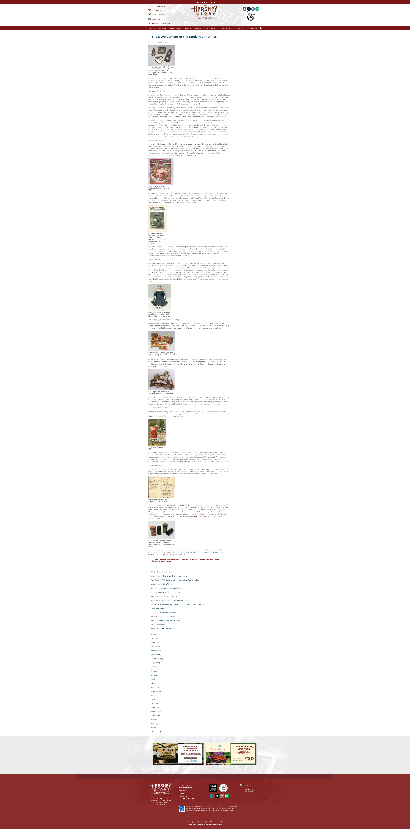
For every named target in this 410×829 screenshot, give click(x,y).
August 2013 (155, 716)
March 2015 (155, 679)
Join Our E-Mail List (186, 799)
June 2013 (154, 724)
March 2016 (155, 643)
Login (221, 824)
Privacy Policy (191, 824)
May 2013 (154, 728)
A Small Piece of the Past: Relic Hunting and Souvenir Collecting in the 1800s (179, 604)
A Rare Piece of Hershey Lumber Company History (169, 576)
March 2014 (155, 707)
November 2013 (156, 712)
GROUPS (241, 28)
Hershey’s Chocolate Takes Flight (163, 617)
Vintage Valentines (158, 625)
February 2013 (156, 732)
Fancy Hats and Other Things (161, 584)
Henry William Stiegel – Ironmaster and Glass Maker (170, 600)
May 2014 (154, 699)
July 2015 (154, 667)
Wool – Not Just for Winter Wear (163, 629)
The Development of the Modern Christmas (167, 592)
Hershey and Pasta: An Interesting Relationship (168, 588)
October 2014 (156, 691)
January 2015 (155, 687)
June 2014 (154, 695)
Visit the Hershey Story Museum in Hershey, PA (205, 12)
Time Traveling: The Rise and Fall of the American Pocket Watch (175, 580)
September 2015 (157, 659)
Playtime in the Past (158, 608)
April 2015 (154, 675)
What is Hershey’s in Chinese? (162, 572)
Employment (183, 790)
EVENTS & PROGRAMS (193, 28)
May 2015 (154, 671)
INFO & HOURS (209, 28)
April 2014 (154, 703)
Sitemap (215, 824)
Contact (182, 793)
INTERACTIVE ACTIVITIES (157, 28)
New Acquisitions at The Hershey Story (165, 621)
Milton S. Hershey (185, 785)
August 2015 (155, 663)
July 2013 (154, 720)
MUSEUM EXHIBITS (175, 28)
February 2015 (156, 683)
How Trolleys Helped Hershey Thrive (172, 559)
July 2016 (154, 634)
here (170, 516)
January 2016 (155, 647)
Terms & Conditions (204, 824)
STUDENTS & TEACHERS (226, 28)
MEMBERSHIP (252, 28)
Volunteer (183, 796)
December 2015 (156, 651)
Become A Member (185, 788)
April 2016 (154, 638)
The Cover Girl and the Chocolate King (165, 612)
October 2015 (156, 655)
